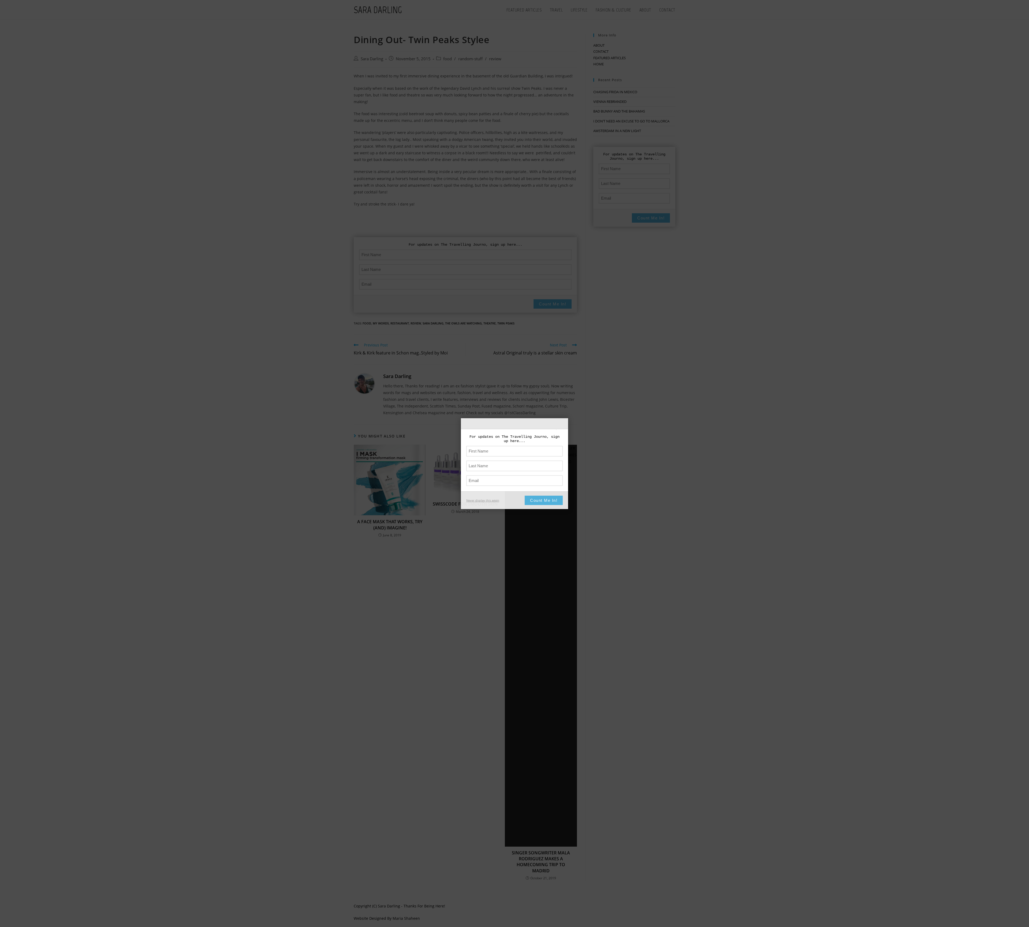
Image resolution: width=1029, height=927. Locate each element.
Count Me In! (543, 500)
